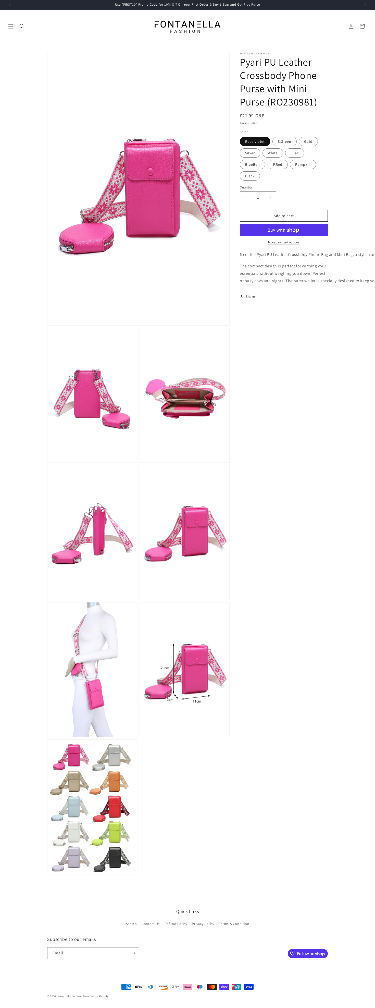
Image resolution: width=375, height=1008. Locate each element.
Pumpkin (303, 164)
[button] (10, 26)
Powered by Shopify (95, 996)
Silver (250, 152)
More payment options (283, 242)
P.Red (277, 164)
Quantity (246, 187)
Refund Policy (176, 923)
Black (250, 175)
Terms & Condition (234, 923)
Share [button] (250, 296)
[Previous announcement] (10, 5)
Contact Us (151, 923)
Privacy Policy (203, 923)
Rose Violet (255, 141)
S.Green (284, 141)
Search (131, 923)
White (273, 152)
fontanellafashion (70, 996)
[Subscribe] (133, 953)
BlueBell (252, 164)
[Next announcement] (365, 5)
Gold (308, 141)
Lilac (295, 152)
